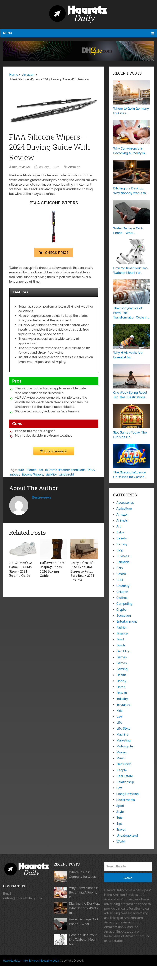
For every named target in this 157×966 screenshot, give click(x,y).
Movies (121, 752)
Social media (125, 800)
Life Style (123, 728)
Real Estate (124, 776)
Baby (120, 532)
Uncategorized (127, 835)
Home (120, 687)
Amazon (74, 167)
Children (122, 592)
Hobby (121, 681)
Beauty (121, 538)
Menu (7, 33)
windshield (66, 474)
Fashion (121, 627)
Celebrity (122, 586)
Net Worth (123, 764)
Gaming (122, 669)
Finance (122, 633)
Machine (122, 734)
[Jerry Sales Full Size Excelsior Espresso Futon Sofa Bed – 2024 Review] (84, 549)
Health (121, 675)
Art (118, 526)
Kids (119, 711)
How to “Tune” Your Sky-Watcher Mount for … (83, 939)
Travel (120, 829)
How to (121, 693)
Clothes (122, 598)
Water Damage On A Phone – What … (84, 921)
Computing (124, 604)
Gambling (123, 651)
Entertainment (126, 621)
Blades (31, 470)
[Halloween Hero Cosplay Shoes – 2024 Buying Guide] (53, 549)
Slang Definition (127, 794)
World (120, 841)
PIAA (91, 470)
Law (119, 716)
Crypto (121, 609)
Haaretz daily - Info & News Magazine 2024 (31, 960)
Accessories (125, 502)
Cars (119, 568)
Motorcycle (124, 746)
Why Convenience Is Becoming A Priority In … (83, 892)
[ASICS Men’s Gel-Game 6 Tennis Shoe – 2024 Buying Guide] (23, 549)
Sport (120, 806)
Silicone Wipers (32, 474)
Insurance (123, 705)
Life (119, 722)
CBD (119, 580)
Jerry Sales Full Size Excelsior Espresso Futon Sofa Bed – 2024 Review (82, 571)
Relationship (125, 782)
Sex (119, 788)
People (121, 770)
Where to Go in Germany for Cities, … (83, 874)
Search (127, 877)
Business (122, 556)
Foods (120, 645)
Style (120, 812)
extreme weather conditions (65, 470)
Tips (119, 823)
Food (120, 639)
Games (121, 657)
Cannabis (122, 562)
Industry (122, 699)
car (41, 470)
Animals (122, 520)
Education (123, 615)
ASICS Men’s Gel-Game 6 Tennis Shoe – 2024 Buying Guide (22, 569)
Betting (121, 544)
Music (120, 758)
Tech (119, 818)
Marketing (123, 740)
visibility (51, 474)
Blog (119, 550)
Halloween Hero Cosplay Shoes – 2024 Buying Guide (52, 569)
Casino (121, 574)
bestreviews (21, 167)
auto (21, 470)
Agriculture (124, 508)
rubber (14, 474)
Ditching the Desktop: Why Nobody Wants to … (84, 908)
